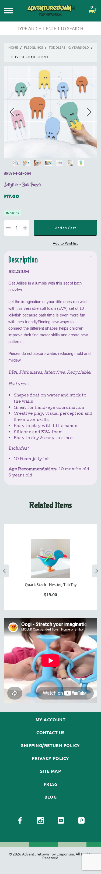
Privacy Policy (50, 758)
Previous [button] (4, 571)
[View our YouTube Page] (61, 820)
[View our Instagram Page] (40, 820)
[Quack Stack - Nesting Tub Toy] (50, 558)
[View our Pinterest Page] (81, 820)
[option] (50, 567)
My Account (51, 720)
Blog (50, 797)
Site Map (50, 771)
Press (50, 784)
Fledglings (33, 47)
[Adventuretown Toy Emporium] (50, 10)
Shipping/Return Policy (50, 745)
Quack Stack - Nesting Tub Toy (50, 584)
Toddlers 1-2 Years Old (69, 47)
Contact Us (50, 732)
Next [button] (96, 571)
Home (13, 47)
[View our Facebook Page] (20, 820)
